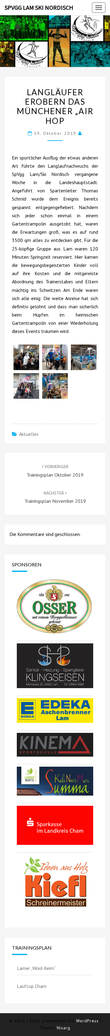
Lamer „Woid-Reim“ (36, 968)
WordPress (87, 1021)
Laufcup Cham (31, 986)
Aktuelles (28, 434)
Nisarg (63, 1028)
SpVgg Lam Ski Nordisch (39, 7)
